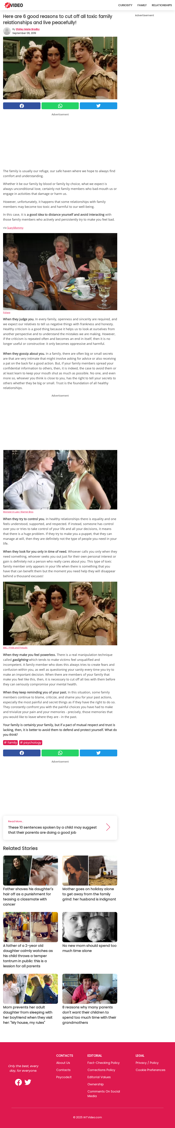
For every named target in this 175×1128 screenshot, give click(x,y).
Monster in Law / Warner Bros (18, 511)
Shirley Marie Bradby (28, 29)
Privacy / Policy (147, 1063)
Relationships (162, 5)
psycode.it (64, 1077)
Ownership (96, 1084)
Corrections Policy (101, 1070)
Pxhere (6, 312)
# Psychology (30, 742)
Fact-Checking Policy (104, 1063)
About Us (63, 1063)
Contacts (63, 1070)
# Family (10, 742)
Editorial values (99, 1077)
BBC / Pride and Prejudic (15, 647)
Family (142, 5)
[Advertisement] (60, 140)
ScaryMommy (15, 227)
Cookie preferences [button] (150, 1070)
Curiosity (125, 5)
